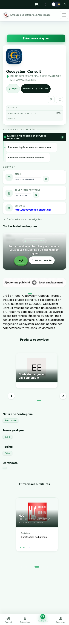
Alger (15, 88)
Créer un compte (41, 260)
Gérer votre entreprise (36, 38)
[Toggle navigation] (64, 15)
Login (21, 260)
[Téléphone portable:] (36, 195)
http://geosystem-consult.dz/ (33, 209)
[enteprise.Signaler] (51, 99)
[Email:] (46, 179)
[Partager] (59, 99)
